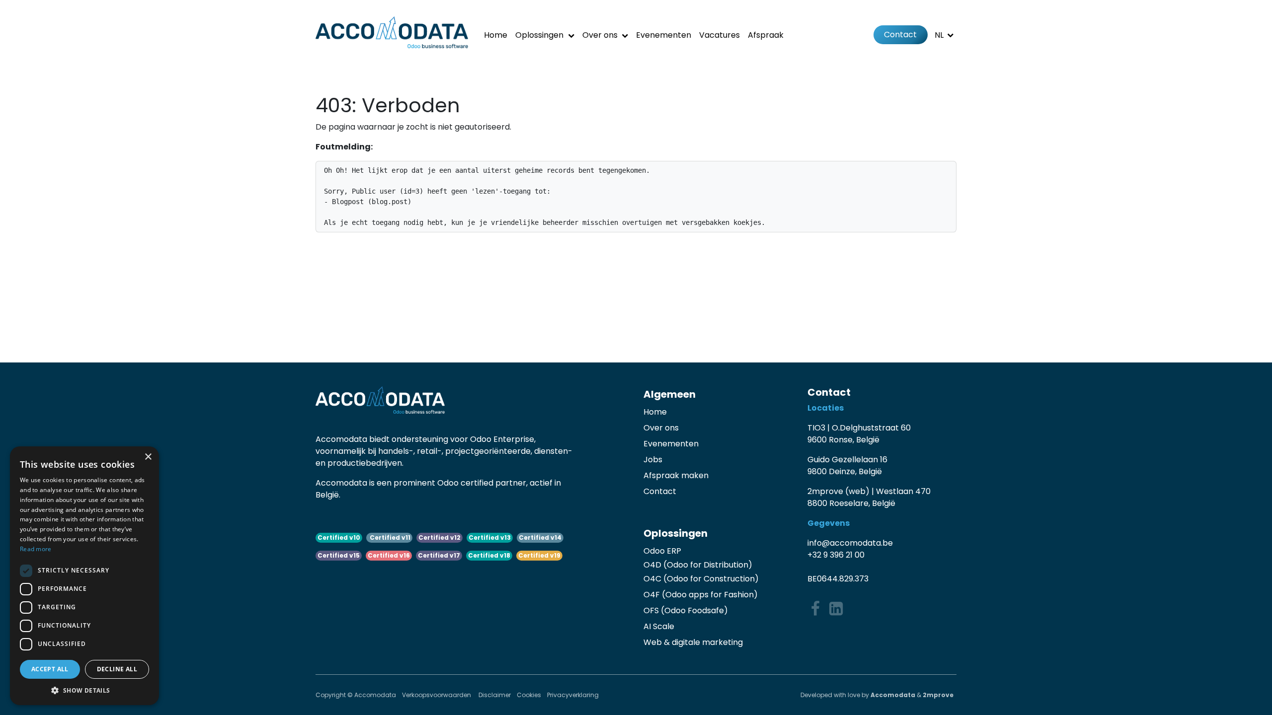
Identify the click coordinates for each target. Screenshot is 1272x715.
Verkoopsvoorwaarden (437, 695)
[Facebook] (815, 609)
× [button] (148, 457)
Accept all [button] (50, 669)
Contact (900, 34)
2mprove (938, 695)
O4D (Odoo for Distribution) (697, 565)
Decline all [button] (117, 669)
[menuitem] (495, 35)
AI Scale (658, 626)
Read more (36, 549)
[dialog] (84, 575)
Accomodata (893, 695)
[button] (84, 690)
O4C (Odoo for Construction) (701, 578)
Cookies (529, 695)
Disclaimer (494, 695)
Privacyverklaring (573, 695)
